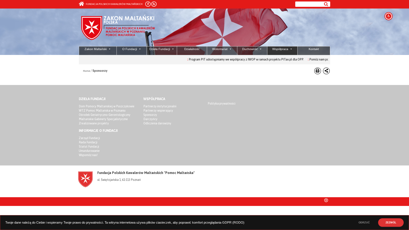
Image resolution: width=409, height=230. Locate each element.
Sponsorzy (150, 114)
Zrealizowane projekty (94, 123)
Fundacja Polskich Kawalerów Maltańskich (114, 4)
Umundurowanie (89, 150)
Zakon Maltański (96, 49)
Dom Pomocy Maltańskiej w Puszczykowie (106, 106)
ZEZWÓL (391, 222)
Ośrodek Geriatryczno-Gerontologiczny (104, 114)
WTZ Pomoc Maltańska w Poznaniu (102, 110)
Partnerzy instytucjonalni (159, 106)
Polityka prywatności (221, 103)
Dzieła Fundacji (159, 49)
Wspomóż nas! (88, 155)
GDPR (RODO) (233, 222)
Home (86, 70)
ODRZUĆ (364, 222)
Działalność (192, 49)
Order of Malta (118, 27)
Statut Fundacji (89, 146)
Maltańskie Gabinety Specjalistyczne (103, 119)
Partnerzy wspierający (158, 110)
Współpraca (280, 49)
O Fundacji (129, 49)
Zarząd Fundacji (89, 138)
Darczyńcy (150, 119)
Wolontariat (220, 49)
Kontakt (314, 49)
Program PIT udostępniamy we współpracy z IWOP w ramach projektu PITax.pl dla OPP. (239, 59)
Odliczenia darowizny (157, 123)
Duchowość (250, 49)
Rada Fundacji (88, 142)
